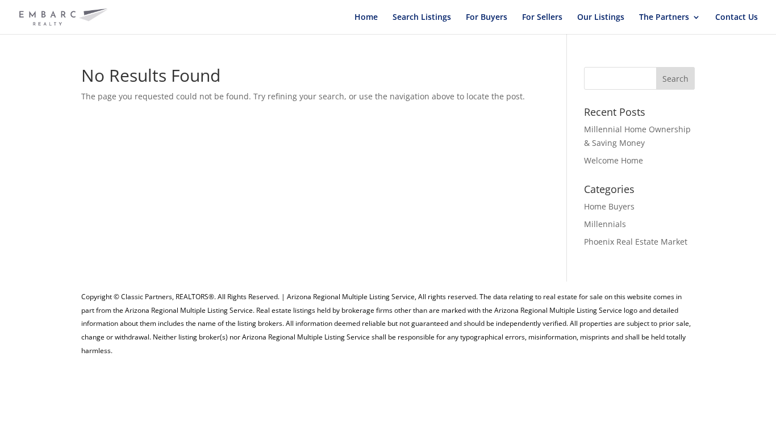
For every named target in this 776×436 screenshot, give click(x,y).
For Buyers (486, 17)
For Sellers (542, 17)
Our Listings (600, 17)
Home (366, 17)
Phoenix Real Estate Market (635, 241)
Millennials (605, 224)
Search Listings (422, 17)
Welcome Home (613, 160)
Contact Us (736, 17)
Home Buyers (609, 206)
